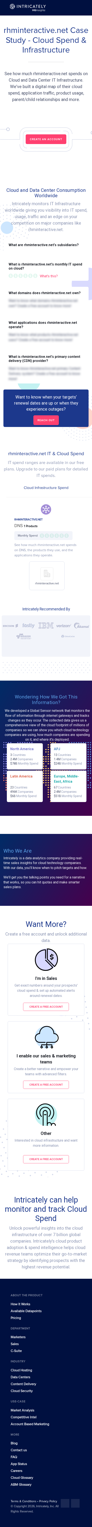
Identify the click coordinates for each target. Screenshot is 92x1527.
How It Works (20, 1304)
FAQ (14, 1457)
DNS (19, 526)
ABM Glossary (21, 1484)
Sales (15, 1344)
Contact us (19, 1450)
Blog (14, 1443)
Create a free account (46, 1006)
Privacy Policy (48, 1501)
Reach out (46, 420)
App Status (19, 1464)
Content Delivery (23, 1384)
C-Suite (16, 1351)
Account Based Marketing (30, 1424)
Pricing (16, 1318)
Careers (16, 1471)
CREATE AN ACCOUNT (46, 139)
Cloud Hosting (21, 1370)
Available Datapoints (26, 1311)
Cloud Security (22, 1391)
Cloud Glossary (22, 1477)
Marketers (18, 1337)
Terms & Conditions (24, 1501)
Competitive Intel (24, 1417)
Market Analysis (22, 1410)
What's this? (49, 276)
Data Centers (20, 1377)
